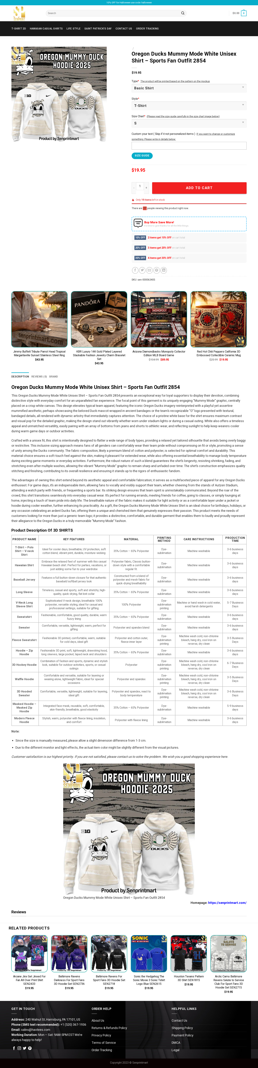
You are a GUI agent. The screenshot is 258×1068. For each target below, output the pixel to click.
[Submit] (183, 13)
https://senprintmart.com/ (227, 903)
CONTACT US (123, 29)
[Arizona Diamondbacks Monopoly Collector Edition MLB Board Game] (159, 319)
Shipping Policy (182, 1028)
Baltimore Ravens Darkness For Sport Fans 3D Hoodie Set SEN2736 (69, 980)
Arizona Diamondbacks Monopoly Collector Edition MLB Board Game (159, 353)
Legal (175, 1050)
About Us (98, 1020)
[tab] (20, 376)
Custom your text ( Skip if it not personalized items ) (163, 134)
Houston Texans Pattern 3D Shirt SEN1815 (189, 978)
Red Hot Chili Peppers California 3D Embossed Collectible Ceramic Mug (219, 353)
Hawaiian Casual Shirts (46, 29)
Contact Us (179, 1020)
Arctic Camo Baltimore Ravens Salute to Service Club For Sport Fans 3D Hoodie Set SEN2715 (228, 982)
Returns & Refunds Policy (109, 1028)
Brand (53, 377)
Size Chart (138, 116)
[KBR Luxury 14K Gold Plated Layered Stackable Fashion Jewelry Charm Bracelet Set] (99, 319)
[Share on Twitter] (142, 270)
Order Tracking (147, 29)
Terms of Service (104, 1042)
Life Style (74, 29)
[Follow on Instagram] (19, 1048)
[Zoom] (16, 137)
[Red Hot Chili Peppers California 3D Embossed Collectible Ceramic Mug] (218, 319)
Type (135, 81)
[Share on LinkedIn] (163, 270)
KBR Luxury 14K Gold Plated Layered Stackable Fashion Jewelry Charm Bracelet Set (99, 355)
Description (20, 377)
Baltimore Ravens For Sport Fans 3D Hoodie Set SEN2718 (109, 980)
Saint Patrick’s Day (97, 29)
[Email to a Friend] (149, 270)
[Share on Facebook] (135, 270)
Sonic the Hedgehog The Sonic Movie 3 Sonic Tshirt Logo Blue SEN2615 (149, 980)
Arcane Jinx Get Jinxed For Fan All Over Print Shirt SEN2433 (29, 980)
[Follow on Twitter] (24, 1048)
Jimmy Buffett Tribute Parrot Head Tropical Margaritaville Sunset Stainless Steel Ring (39, 353)
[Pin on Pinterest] (156, 270)
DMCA (176, 1042)
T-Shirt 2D (18, 29)
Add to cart (199, 188)
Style (135, 99)
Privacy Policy (101, 1035)
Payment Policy (182, 1035)
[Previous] (11, 331)
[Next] (246, 331)
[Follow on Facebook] (14, 1048)
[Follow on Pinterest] (30, 1048)
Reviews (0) (39, 377)
